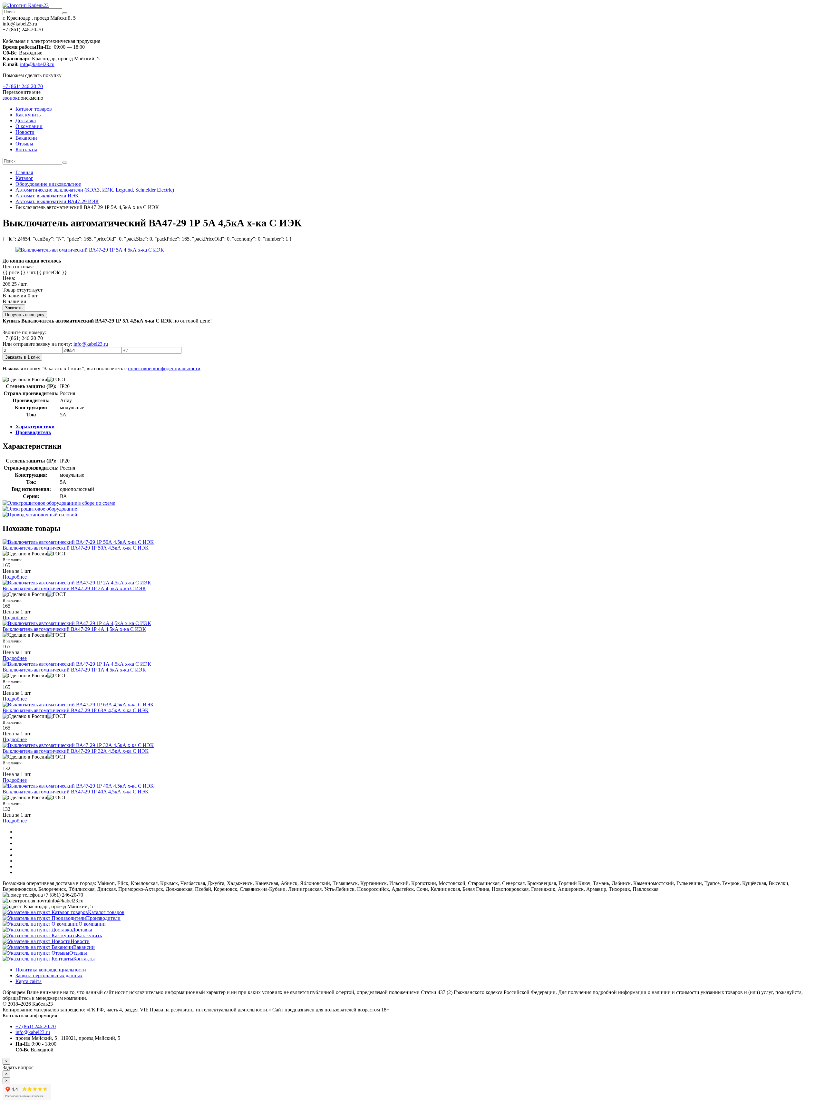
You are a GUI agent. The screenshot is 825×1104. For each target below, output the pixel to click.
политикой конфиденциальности (164, 368)
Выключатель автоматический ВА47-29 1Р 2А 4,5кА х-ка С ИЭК (74, 588)
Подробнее (15, 577)
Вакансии (26, 138)
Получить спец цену (24, 314)
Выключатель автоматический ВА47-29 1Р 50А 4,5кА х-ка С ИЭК (76, 548)
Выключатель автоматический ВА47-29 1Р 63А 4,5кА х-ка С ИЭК (76, 710)
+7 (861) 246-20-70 (23, 86)
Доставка (25, 120)
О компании (29, 126)
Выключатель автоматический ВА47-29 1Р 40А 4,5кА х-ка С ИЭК (76, 791)
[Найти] (64, 13)
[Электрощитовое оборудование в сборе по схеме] (59, 503)
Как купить (28, 114)
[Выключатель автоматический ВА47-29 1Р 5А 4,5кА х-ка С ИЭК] (89, 250)
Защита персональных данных (48, 975)
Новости (24, 132)
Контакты (26, 149)
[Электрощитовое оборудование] (40, 509)
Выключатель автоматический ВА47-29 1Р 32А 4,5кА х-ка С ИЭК (76, 751)
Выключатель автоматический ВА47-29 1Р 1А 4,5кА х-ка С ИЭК (74, 669)
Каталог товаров (33, 109)
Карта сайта (28, 981)
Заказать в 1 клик (22, 357)
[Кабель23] (26, 5)
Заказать (14, 307)
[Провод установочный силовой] (40, 514)
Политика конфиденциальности (50, 969)
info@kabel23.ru (37, 64)
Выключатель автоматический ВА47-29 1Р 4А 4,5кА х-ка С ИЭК (74, 629)
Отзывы (24, 143)
